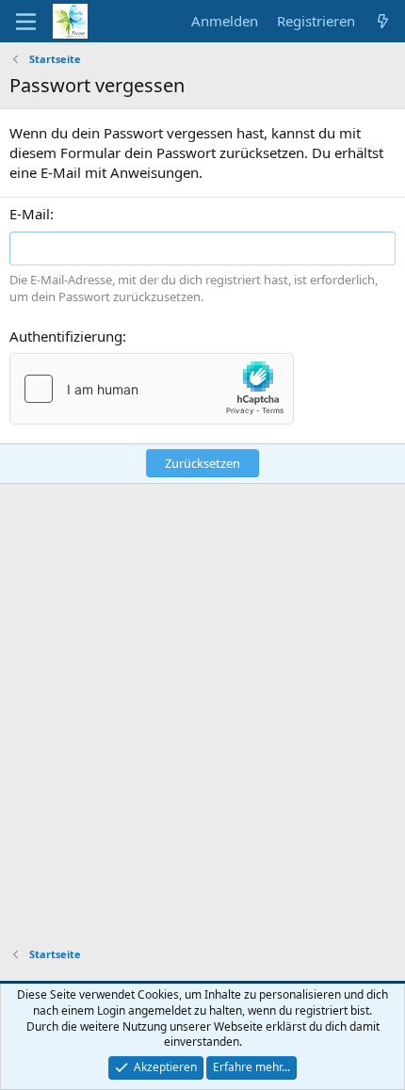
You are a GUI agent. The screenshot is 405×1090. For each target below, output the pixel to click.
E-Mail (29, 213)
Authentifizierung (65, 336)
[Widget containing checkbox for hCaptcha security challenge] (151, 389)
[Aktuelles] (382, 21)
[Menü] (26, 21)
